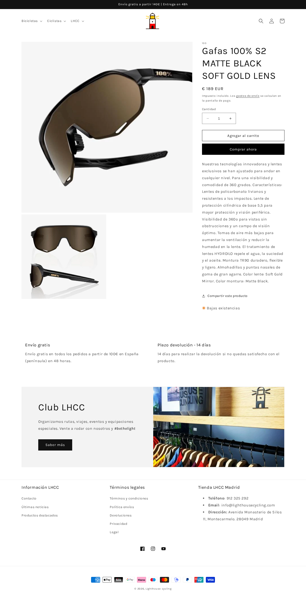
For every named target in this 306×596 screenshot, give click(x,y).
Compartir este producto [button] (228, 296)
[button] (31, 21)
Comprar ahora (243, 149)
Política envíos (122, 507)
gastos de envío (248, 95)
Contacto (29, 498)
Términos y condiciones (129, 498)
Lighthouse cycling (159, 588)
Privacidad (118, 524)
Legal (114, 532)
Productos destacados (40, 515)
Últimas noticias (35, 507)
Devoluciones (120, 515)
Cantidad (209, 109)
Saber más (55, 445)
